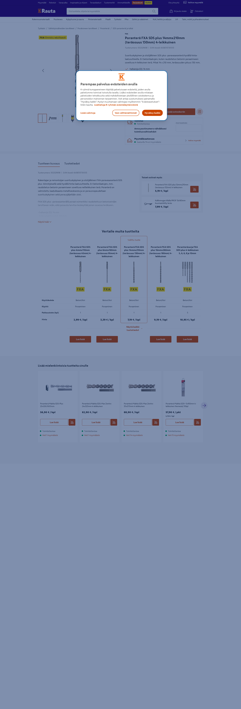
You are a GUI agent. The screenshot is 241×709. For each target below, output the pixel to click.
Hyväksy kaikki (152, 113)
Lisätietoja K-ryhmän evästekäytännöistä (116, 105)
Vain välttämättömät (126, 113)
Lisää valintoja (87, 113)
